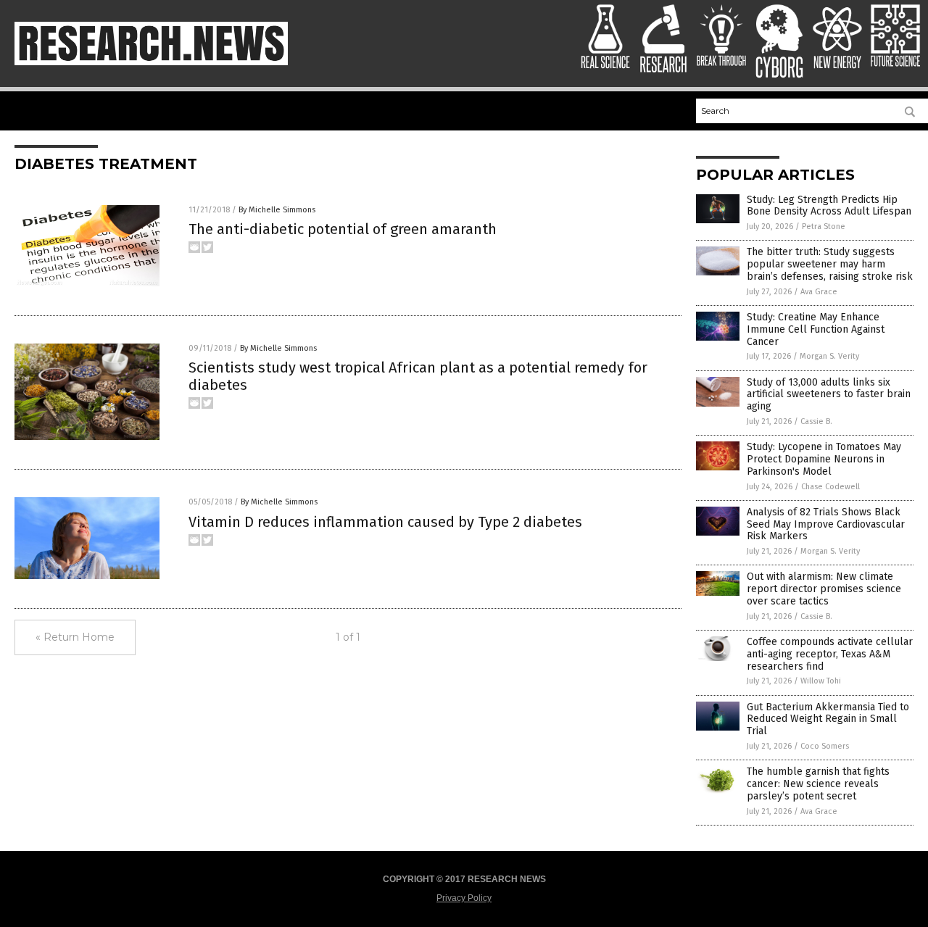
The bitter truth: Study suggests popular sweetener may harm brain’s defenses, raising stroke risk (830, 264)
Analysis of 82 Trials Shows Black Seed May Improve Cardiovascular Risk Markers (826, 524)
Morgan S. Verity (829, 356)
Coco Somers (824, 746)
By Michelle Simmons (277, 210)
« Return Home (75, 637)
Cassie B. (816, 421)
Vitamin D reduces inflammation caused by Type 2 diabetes (385, 522)
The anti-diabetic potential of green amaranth (342, 229)
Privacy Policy (464, 898)
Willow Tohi (820, 681)
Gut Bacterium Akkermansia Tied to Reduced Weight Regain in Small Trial (828, 719)
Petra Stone (823, 226)
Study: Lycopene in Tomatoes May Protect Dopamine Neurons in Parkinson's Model (824, 459)
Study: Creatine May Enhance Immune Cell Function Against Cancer (815, 329)
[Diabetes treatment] (151, 62)
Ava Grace (818, 291)
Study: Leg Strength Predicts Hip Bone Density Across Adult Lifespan (829, 206)
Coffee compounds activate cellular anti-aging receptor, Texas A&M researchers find (830, 654)
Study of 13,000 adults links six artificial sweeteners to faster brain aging (829, 394)
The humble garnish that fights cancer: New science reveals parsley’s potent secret (818, 783)
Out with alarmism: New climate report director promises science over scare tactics (824, 588)
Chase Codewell (830, 486)
